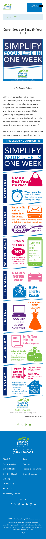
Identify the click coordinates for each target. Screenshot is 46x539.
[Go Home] (8, 17)
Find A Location (34, 5)
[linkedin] (34, 504)
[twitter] (15, 504)
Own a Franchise (30, 474)
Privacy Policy (8, 484)
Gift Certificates (9, 469)
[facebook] (11, 504)
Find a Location (9, 464)
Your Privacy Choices (11, 494)
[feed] (26, 504)
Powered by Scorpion (23, 533)
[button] (41, 6)
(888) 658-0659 (23, 452)
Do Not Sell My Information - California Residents (23, 523)
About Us (6, 459)
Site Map (6, 479)
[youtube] (23, 504)
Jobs (25, 459)
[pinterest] (19, 504)
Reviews (26, 464)
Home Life (16, 17)
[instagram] (30, 504)
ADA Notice (7, 489)
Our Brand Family (10, 474)
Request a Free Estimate (32, 469)
